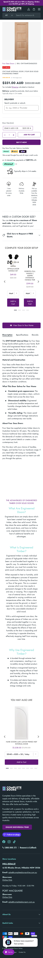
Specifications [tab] (22, 334)
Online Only (7, 880)
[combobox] (21, 15)
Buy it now (21, 142)
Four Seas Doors (8, 63)
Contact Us (22, 952)
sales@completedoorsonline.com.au (22, 872)
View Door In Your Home (23, 325)
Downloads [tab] (36, 334)
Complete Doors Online (15, 948)
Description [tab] (7, 334)
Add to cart (29, 134)
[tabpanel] (21, 400)
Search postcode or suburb (14, 103)
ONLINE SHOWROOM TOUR (17, 827)
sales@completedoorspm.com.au (21, 902)
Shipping (15, 87)
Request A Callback (28, 847)
